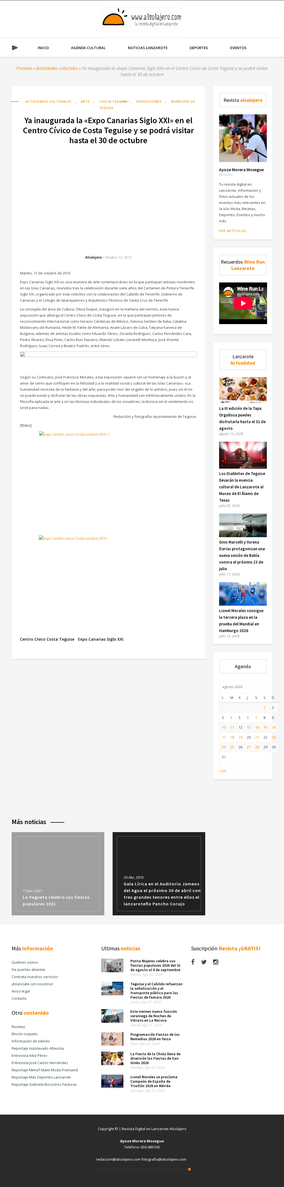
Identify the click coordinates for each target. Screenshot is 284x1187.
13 (249, 727)
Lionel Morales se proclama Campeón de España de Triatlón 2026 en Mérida (154, 1081)
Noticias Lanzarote (148, 47)
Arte (85, 101)
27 (249, 746)
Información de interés (31, 1041)
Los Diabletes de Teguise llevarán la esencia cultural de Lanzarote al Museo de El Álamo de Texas (242, 487)
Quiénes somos (25, 962)
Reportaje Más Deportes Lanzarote (41, 1077)
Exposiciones (149, 101)
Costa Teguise (113, 101)
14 (257, 727)
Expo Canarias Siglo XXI (100, 639)
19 (240, 737)
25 (232, 746)
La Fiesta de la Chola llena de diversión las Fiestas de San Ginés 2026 (155, 1058)
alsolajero (93, 257)
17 (224, 737)
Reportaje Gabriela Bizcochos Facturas (44, 1084)
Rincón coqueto (25, 1033)
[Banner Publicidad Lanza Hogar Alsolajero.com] (108, 355)
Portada (24, 68)
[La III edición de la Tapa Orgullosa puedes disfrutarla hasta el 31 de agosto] (243, 402)
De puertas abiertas (28, 969)
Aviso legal (21, 991)
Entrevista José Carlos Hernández (40, 1062)
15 (265, 727)
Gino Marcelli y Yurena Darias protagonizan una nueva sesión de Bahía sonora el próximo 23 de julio (242, 555)
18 (232, 737)
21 (257, 737)
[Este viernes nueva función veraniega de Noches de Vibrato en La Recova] (112, 1021)
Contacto (19, 998)
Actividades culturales (57, 68)
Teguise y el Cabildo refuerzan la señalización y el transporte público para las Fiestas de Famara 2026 (156, 990)
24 (224, 746)
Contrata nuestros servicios (35, 976)
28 (257, 746)
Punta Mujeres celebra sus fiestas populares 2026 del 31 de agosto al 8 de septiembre (155, 965)
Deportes (199, 47)
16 (274, 727)
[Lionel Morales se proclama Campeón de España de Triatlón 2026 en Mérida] (112, 1086)
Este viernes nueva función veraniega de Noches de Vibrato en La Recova (153, 1016)
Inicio (43, 47)
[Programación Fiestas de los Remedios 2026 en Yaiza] (112, 1044)
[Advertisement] (108, 194)
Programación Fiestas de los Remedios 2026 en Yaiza (155, 1036)
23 (274, 737)
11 (232, 727)
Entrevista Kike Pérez (29, 1055)
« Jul (222, 770)
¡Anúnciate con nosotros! (32, 983)
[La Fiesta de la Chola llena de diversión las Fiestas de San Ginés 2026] (112, 1063)
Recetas (18, 1026)
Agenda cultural (88, 47)
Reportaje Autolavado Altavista (38, 1048)
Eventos (238, 47)
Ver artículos (232, 231)
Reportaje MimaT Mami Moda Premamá (45, 1069)
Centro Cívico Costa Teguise (47, 639)
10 (224, 727)
